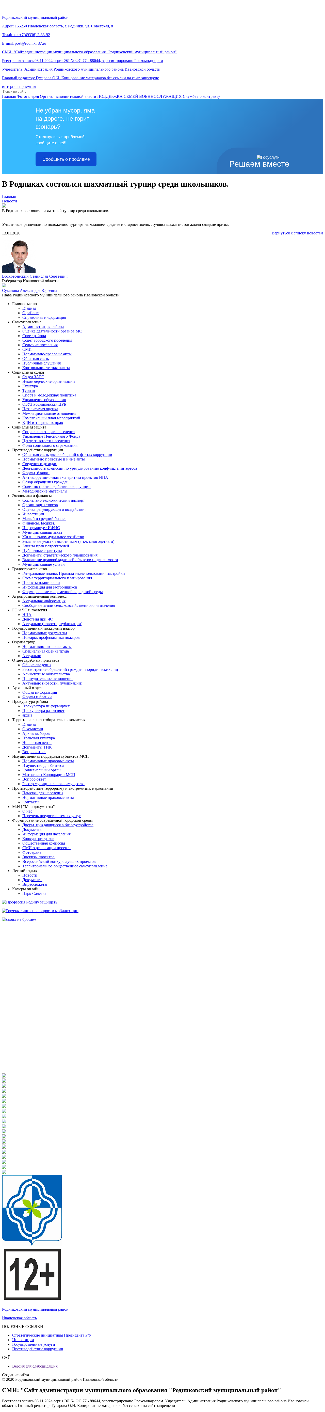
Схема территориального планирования (57, 578)
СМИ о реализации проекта (46, 848)
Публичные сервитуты (42, 550)
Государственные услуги (33, 1344)
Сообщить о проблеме (66, 159)
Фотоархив (32, 852)
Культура (30, 386)
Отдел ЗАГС (33, 377)
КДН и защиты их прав (42, 422)
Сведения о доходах (39, 464)
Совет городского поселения (47, 340)
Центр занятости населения (46, 441)
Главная (9, 96)
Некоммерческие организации (48, 381)
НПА (26, 614)
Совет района (34, 336)
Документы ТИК (37, 747)
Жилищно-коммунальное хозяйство (53, 537)
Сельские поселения (40, 345)
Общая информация (39, 692)
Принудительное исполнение (47, 678)
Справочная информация (44, 317)
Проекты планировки (41, 582)
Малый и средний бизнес (44, 518)
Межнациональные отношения (49, 413)
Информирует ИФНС (41, 528)
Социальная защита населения (48, 432)
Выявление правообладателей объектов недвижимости (70, 560)
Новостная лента (37, 742)
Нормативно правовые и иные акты (53, 459)
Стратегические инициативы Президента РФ (51, 1335)
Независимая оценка (40, 409)
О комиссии (32, 729)
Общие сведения (36, 665)
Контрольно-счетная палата (46, 368)
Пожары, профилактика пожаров (51, 637)
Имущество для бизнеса (43, 765)
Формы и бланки (37, 697)
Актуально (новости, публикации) (52, 624)
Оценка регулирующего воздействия (54, 509)
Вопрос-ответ (34, 752)
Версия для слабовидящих (35, 1366)
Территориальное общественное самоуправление (64, 866)
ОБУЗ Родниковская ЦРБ (44, 404)
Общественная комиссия (43, 843)
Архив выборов (36, 733)
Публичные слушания (41, 363)
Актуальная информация (44, 601)
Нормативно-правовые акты (47, 354)
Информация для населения (46, 834)
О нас (27, 811)
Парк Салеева (34, 893)
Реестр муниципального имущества (53, 784)
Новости (9, 201)
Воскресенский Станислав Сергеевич (35, 276)
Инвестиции (33, 514)
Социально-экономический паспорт (53, 500)
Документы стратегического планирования (60, 555)
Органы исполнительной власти (68, 96)
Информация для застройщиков (49, 587)
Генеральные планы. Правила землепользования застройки (73, 573)
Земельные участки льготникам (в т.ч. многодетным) (68, 541)
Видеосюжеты (34, 884)
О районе (30, 313)
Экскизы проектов (38, 857)
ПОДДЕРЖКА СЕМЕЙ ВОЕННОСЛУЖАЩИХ (139, 96)
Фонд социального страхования (49, 445)
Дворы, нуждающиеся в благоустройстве (57, 825)
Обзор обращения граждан (45, 482)
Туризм (28, 390)
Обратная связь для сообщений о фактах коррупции (67, 454)
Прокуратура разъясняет (43, 710)
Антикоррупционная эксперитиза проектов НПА (65, 477)
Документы (32, 829)
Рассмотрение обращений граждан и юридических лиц (70, 669)
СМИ (27, 349)
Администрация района (43, 326)
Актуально (31, 656)
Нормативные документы (44, 633)
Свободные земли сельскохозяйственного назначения (68, 605)
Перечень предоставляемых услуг (51, 816)
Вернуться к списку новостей (297, 233)
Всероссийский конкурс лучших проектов (59, 861)
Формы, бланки (36, 473)
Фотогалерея (28, 96)
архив (27, 715)
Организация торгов (40, 505)
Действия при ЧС (37, 619)
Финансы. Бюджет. (38, 523)
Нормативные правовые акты (48, 761)
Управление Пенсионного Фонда (51, 436)
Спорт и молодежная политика (49, 395)
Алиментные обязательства (46, 674)
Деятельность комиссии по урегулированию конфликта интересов (79, 468)
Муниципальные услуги (43, 564)
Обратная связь (35, 358)
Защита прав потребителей (45, 546)
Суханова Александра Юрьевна (29, 290)
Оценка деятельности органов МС (52, 331)
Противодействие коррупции (37, 1349)
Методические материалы (44, 491)
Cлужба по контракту (201, 96)
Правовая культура (38, 738)
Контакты (30, 802)
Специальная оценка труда (45, 651)
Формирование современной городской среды (62, 592)
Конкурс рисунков (38, 838)
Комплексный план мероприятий (51, 418)
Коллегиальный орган (41, 770)
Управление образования (44, 400)
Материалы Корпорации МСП (48, 774)
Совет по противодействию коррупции (56, 486)
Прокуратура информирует (46, 706)
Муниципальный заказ (42, 532)
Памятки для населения (42, 793)
